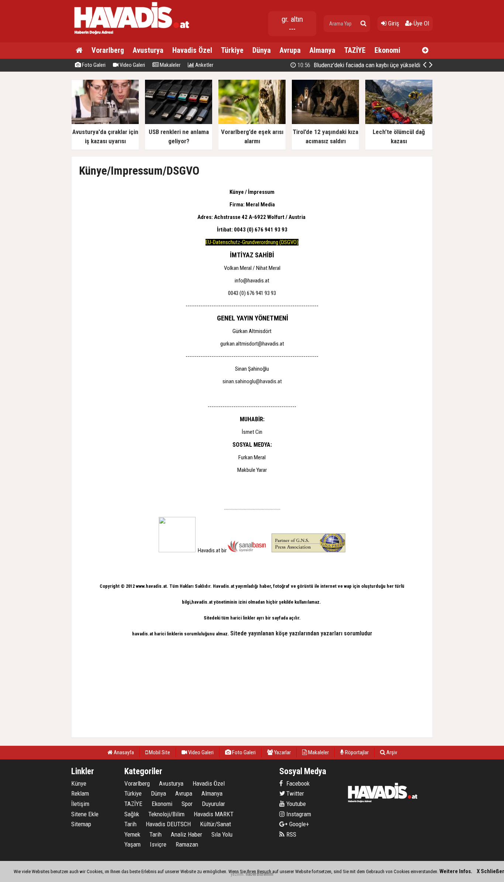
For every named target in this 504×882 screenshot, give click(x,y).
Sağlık (131, 814)
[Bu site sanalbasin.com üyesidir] (247, 550)
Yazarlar (282, 752)
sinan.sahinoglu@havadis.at (252, 381)
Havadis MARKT (214, 814)
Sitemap (81, 824)
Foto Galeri (93, 65)
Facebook (297, 783)
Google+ (297, 824)
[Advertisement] (469, 190)
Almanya (322, 50)
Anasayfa (123, 752)
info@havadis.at (252, 280)
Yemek (132, 834)
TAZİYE (355, 50)
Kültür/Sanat (215, 824)
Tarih (130, 824)
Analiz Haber (186, 834)
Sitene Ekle (85, 814)
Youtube (295, 803)
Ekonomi (387, 50)
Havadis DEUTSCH (168, 824)
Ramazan (187, 844)
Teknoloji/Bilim (166, 814)
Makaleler (169, 65)
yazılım (237, 874)
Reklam (80, 793)
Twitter (294, 793)
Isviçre (158, 844)
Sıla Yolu (221, 834)
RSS (290, 834)
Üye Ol (420, 23)
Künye (78, 783)
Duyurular (213, 803)
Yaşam (132, 844)
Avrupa (290, 50)
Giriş (393, 23)
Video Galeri (131, 65)
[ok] (363, 23)
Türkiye (232, 50)
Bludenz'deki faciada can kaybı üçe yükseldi (358, 65)
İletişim (80, 803)
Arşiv (391, 752)
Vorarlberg (108, 50)
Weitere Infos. (455, 871)
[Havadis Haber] (132, 35)
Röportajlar (356, 752)
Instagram (298, 814)
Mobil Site (159, 752)
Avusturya (148, 50)
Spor (187, 803)
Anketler (203, 65)
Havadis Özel (192, 50)
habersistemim (259, 874)
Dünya (261, 50)
